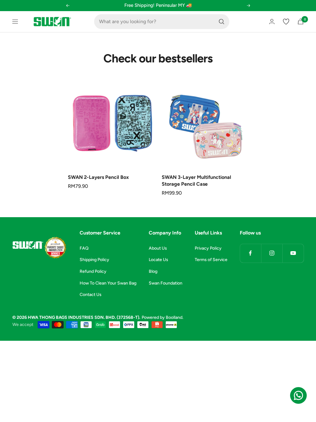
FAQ (84, 248)
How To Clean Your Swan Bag (108, 283)
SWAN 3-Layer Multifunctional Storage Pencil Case (196, 180)
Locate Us (158, 259)
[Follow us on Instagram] (271, 253)
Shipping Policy (94, 259)
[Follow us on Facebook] (250, 253)
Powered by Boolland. (162, 317)
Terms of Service (211, 259)
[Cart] (300, 21)
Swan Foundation (165, 283)
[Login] (272, 21)
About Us (158, 248)
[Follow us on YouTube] (293, 253)
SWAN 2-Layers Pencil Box (98, 177)
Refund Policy (93, 271)
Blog (153, 271)
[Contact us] (298, 395)
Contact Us (91, 294)
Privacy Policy (208, 248)
